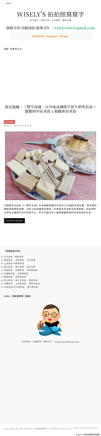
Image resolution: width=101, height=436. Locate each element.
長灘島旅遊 (9, 273)
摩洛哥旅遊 (32, 286)
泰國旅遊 (9, 270)
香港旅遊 (8, 260)
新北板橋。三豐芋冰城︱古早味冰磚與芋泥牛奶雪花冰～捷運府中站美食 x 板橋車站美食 (50, 109)
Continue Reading (14, 221)
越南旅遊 (20, 270)
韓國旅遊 (19, 256)
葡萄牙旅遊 (34, 283)
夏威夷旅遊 (20, 276)
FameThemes (92, 428)
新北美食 (9, 121)
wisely (7, 125)
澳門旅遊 (19, 260)
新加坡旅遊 (32, 270)
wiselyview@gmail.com (67, 341)
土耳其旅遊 (21, 283)
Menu (8, 3)
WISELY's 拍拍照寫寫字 (50, 14)
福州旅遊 (9, 266)
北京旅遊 (31, 260)
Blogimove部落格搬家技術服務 (88, 434)
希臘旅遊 (9, 283)
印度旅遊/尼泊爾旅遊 (15, 286)
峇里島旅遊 (23, 273)
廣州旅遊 (19, 266)
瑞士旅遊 (9, 280)
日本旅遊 (8, 256)
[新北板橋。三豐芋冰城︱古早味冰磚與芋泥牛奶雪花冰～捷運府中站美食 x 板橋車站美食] (50, 165)
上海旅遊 (8, 263)
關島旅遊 (9, 276)
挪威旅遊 (33, 280)
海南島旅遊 (18, 263)
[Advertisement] (50, 76)
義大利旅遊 (20, 280)
